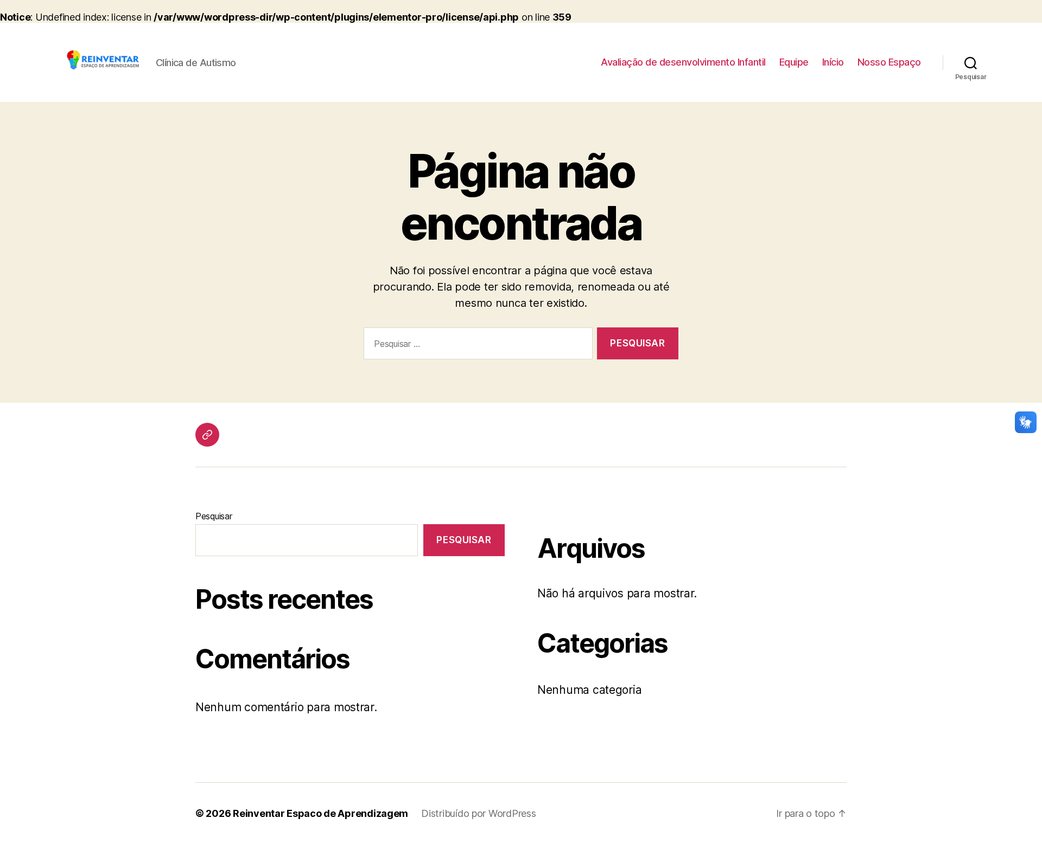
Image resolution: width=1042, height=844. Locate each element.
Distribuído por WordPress (478, 813)
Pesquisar (213, 516)
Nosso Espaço (889, 62)
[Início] (207, 435)
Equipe (794, 62)
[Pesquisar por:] (476, 345)
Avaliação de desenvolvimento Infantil (683, 62)
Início (833, 62)
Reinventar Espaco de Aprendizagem (320, 813)
